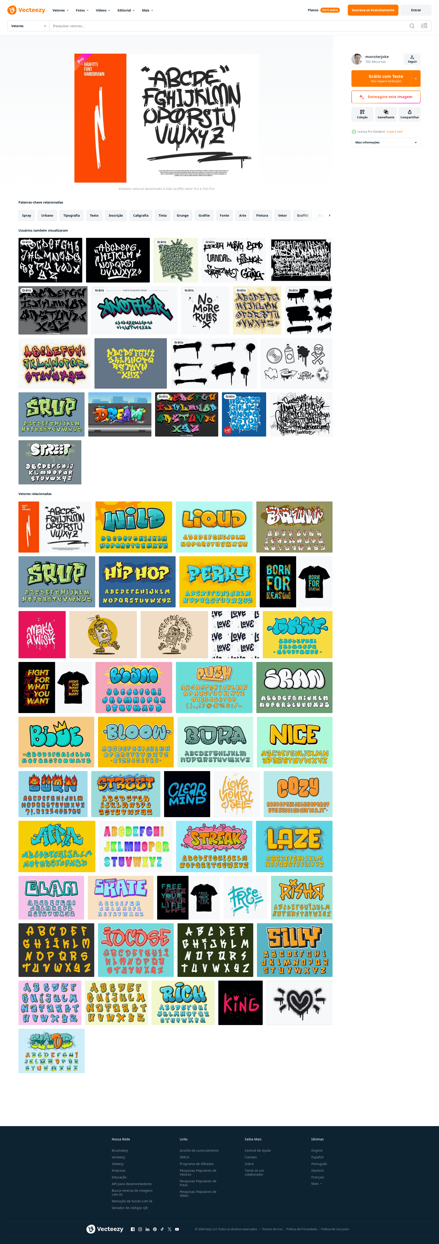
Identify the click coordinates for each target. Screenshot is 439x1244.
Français (317, 1177)
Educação (119, 1177)
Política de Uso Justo (335, 1229)
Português (319, 1164)
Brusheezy (120, 1150)
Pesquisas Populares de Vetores (198, 1172)
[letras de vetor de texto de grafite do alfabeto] (133, 527)
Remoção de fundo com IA (132, 1201)
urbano (47, 215)
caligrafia (140, 215)
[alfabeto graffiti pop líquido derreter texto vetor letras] (214, 527)
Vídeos (101, 10)
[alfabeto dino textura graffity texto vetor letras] (215, 742)
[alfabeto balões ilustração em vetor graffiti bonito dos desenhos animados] (136, 950)
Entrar (416, 10)
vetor (282, 215)
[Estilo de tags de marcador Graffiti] (118, 260)
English (317, 1150)
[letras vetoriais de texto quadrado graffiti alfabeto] (120, 898)
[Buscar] (412, 26)
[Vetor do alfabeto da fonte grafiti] (54, 363)
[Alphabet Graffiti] (50, 260)
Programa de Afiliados (197, 1164)
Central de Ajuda (258, 1150)
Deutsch (317, 1170)
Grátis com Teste (386, 78)
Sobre (249, 1164)
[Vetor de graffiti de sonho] (119, 414)
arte (242, 215)
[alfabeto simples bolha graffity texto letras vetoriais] (294, 687)
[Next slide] (325, 215)
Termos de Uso (272, 1229)
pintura (262, 215)
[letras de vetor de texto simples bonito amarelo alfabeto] (294, 846)
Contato (251, 1157)
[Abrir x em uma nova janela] (169, 1229)
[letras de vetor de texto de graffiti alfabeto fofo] (133, 687)
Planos (313, 10)
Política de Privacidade (301, 1229)
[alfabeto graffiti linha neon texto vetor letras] (51, 898)
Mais (145, 10)
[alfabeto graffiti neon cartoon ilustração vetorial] (116, 1003)
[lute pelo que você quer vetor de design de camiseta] (55, 687)
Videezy (118, 1164)
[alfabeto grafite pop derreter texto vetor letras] (214, 846)
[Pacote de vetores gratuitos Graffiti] (297, 363)
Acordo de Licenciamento (199, 1150)
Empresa (118, 1170)
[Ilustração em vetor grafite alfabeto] (130, 363)
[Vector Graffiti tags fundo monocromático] (301, 414)
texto (94, 215)
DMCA (184, 1157)
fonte (224, 215)
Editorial (124, 10)
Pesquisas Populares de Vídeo (198, 1193)
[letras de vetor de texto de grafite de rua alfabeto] (51, 414)
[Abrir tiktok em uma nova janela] (162, 1229)
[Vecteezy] (26, 10)
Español (317, 1157)
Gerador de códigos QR (130, 1208)
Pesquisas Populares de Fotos (198, 1183)
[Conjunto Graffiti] (234, 260)
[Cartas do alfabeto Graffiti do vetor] (53, 310)
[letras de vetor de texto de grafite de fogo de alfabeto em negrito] (294, 527)
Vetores (59, 10)
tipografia (71, 215)
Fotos (80, 10)
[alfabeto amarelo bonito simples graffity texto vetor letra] (295, 742)
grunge (183, 215)
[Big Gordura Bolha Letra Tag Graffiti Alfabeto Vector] (49, 462)
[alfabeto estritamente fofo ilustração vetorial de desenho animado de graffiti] (295, 950)
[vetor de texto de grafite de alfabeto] (51, 1051)
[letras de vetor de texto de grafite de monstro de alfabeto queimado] (53, 794)
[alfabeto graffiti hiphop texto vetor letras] (137, 581)
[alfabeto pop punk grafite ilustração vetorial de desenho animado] (302, 898)
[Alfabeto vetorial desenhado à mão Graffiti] (55, 527)
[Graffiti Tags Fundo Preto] (301, 260)
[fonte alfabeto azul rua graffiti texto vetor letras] (298, 634)
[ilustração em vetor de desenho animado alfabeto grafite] (49, 1003)
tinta (163, 215)
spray (26, 215)
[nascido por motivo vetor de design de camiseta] (296, 581)
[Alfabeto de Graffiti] (175, 260)
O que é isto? (394, 132)
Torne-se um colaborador (254, 1172)
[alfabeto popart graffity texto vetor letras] (56, 742)
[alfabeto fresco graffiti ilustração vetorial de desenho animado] (183, 1003)
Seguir (412, 62)
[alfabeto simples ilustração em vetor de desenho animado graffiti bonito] (56, 950)
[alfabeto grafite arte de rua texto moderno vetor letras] (217, 581)
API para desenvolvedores (132, 1184)
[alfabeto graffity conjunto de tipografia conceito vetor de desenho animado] (56, 846)
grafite (204, 215)
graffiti (302, 215)
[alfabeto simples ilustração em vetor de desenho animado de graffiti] (215, 950)
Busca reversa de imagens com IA (132, 1192)
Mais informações (367, 142)
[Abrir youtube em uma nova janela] (177, 1229)
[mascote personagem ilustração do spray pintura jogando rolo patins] (103, 634)
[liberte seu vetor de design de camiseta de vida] (188, 898)
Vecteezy (118, 1157)
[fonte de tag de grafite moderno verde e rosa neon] (134, 310)
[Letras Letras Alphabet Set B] (135, 846)
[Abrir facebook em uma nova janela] (133, 1229)
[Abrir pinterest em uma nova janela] (155, 1229)
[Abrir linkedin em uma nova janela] (147, 1229)
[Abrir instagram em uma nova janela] (140, 1229)
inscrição (116, 215)
